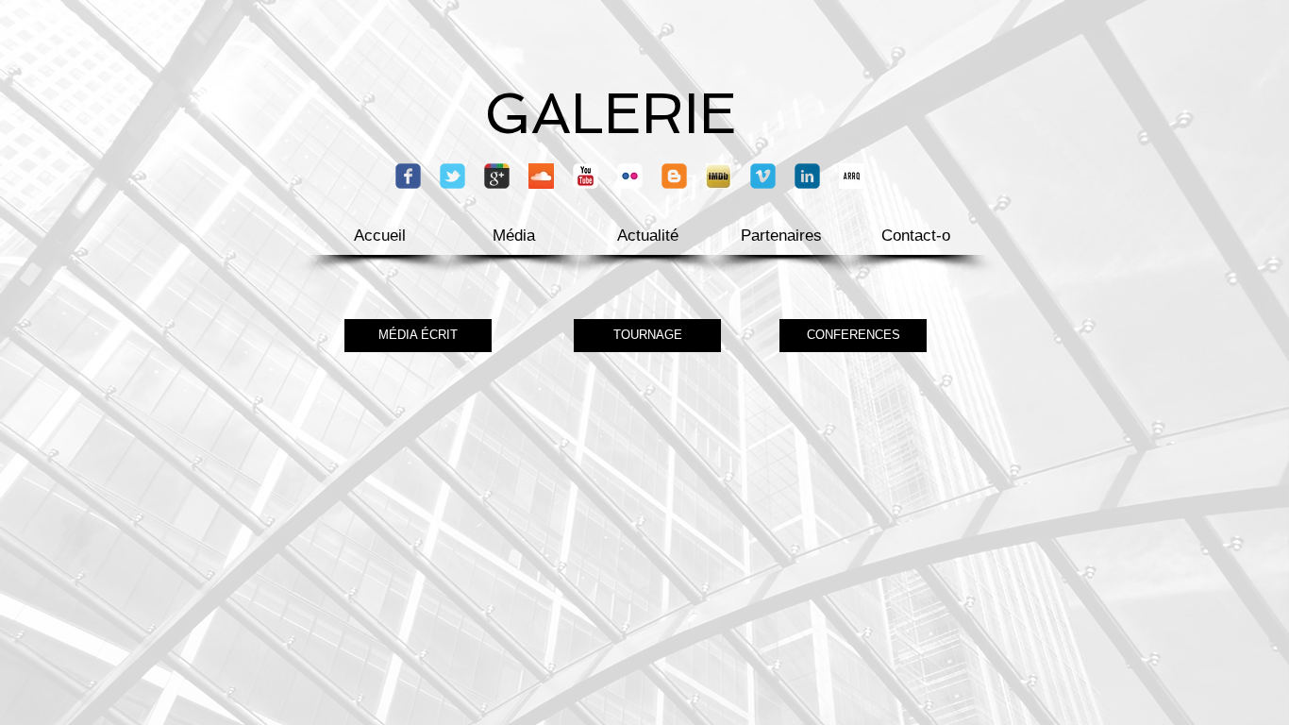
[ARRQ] (851, 176)
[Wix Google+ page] (497, 176)
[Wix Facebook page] (408, 176)
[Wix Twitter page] (452, 176)
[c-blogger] (674, 176)
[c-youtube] (585, 176)
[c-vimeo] (763, 176)
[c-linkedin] (807, 176)
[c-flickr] (630, 176)
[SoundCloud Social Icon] (541, 176)
